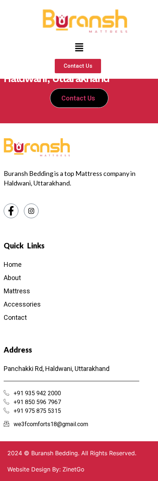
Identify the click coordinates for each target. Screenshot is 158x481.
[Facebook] (11, 211)
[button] (79, 48)
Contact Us (78, 98)
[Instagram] (31, 211)
